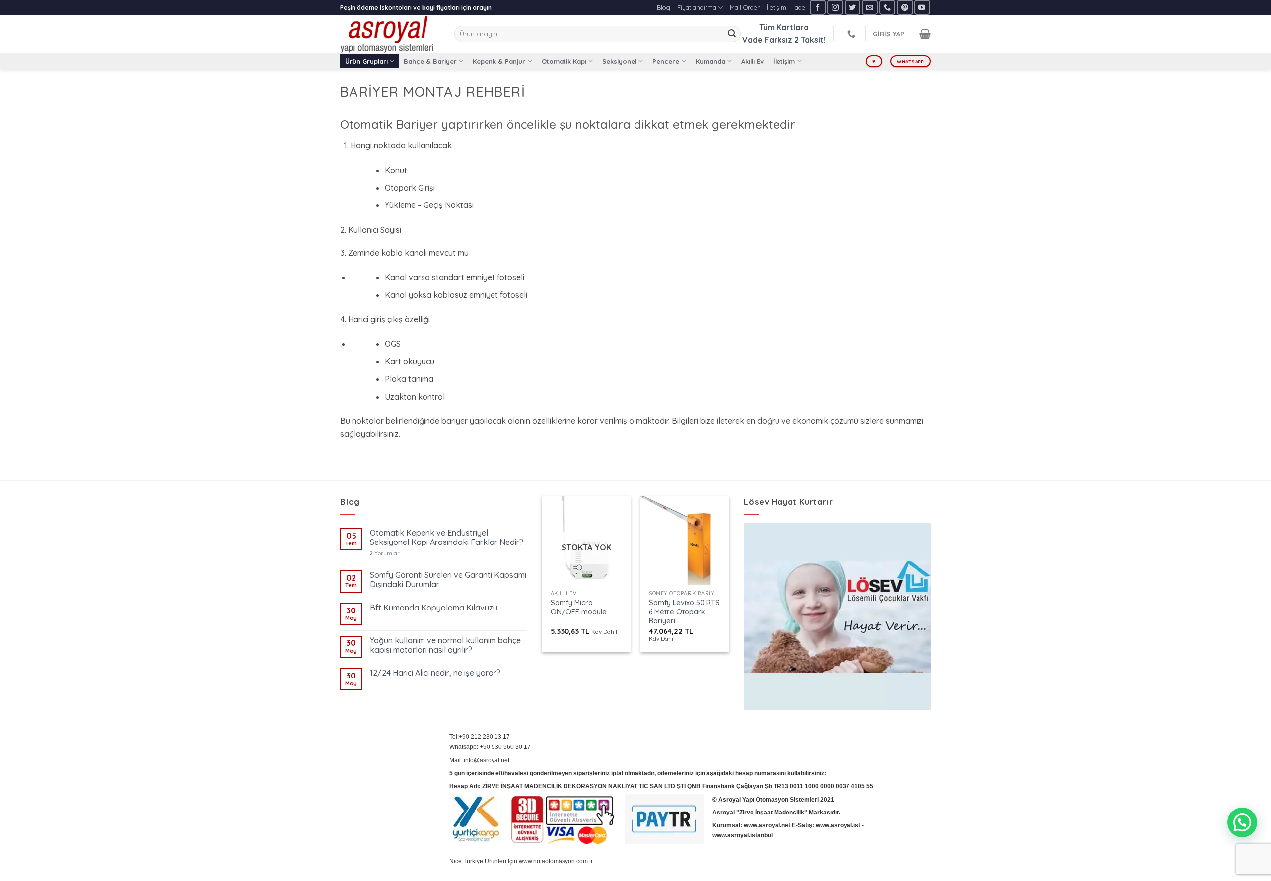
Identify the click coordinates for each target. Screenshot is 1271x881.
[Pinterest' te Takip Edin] (905, 7)
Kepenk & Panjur (499, 61)
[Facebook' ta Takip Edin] (818, 7)
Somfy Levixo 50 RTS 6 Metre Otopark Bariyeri (684, 611)
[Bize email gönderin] (870, 7)
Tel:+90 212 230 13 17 (479, 736)
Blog (663, 7)
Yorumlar (385, 553)
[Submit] (731, 34)
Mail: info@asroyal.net (479, 760)
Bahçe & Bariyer (430, 61)
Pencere (665, 61)
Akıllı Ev (752, 61)
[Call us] (887, 7)
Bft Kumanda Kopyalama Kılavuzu (433, 607)
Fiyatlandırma (696, 7)
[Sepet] (925, 34)
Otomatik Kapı (564, 61)
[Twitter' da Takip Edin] (852, 7)
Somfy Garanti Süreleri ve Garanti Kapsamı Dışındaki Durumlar (448, 579)
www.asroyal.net (767, 825)
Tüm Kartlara (784, 27)
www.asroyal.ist (838, 825)
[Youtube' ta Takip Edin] (922, 7)
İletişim (776, 7)
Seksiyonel (619, 61)
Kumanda (710, 61)
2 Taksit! (810, 40)
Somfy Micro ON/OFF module (579, 607)
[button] (1242, 822)
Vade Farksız (767, 40)
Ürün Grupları (366, 61)
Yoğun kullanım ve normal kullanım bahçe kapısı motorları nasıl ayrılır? (445, 645)
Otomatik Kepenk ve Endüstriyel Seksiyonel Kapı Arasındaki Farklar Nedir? (446, 537)
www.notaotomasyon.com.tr (556, 861)
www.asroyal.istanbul (742, 835)
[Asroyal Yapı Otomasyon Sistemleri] (389, 34)
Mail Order (745, 7)
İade (799, 7)
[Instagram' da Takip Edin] (835, 7)
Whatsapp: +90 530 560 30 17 (490, 747)
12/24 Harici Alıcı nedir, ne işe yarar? (435, 673)
